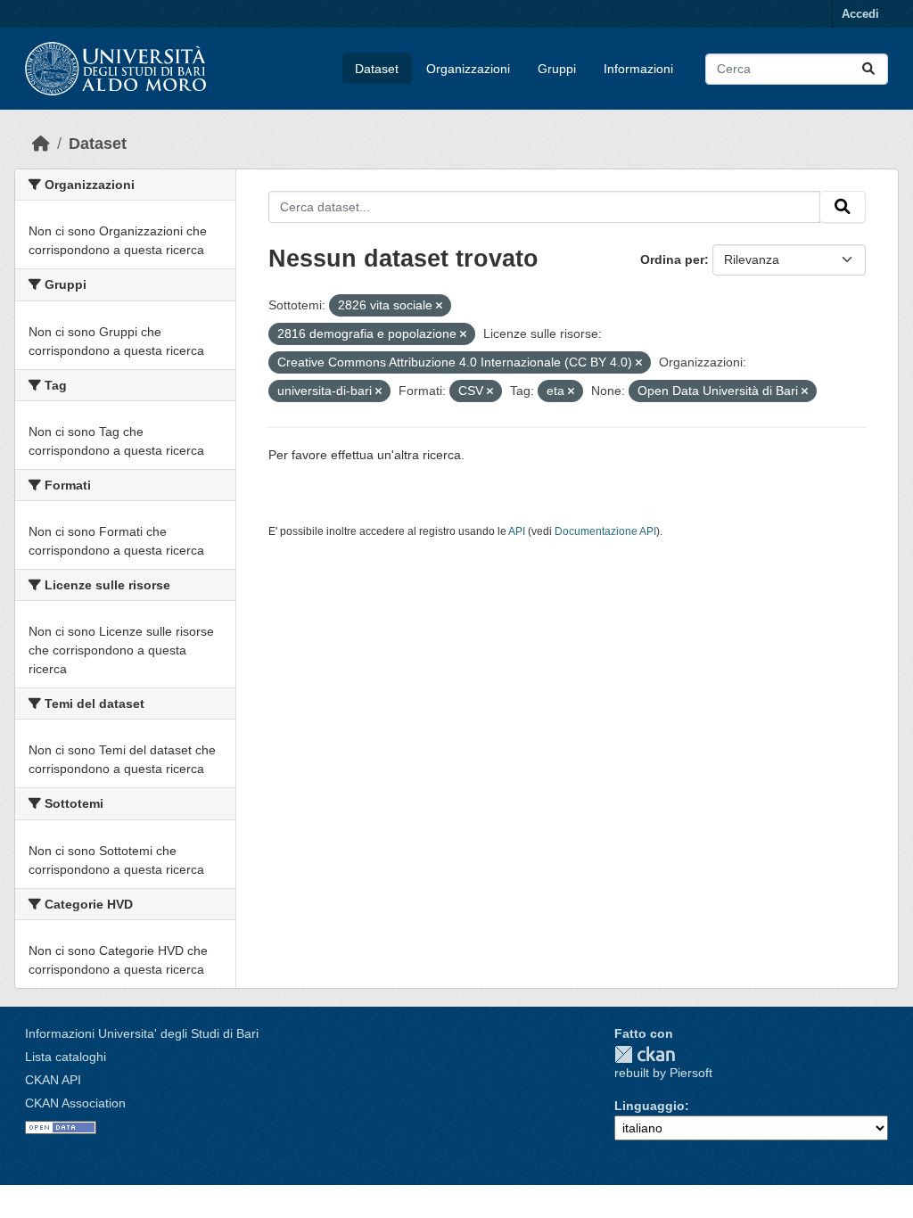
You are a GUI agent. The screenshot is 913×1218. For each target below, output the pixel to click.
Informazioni (638, 69)
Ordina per (672, 259)
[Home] (41, 143)
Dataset (377, 69)
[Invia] (868, 69)
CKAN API (53, 1080)
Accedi (860, 14)
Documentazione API (605, 531)
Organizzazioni (468, 69)
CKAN (644, 1054)
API (516, 531)
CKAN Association (75, 1103)
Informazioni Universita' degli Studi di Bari (142, 1033)
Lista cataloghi (65, 1056)
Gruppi (557, 69)
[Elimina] (439, 305)
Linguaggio (649, 1106)
